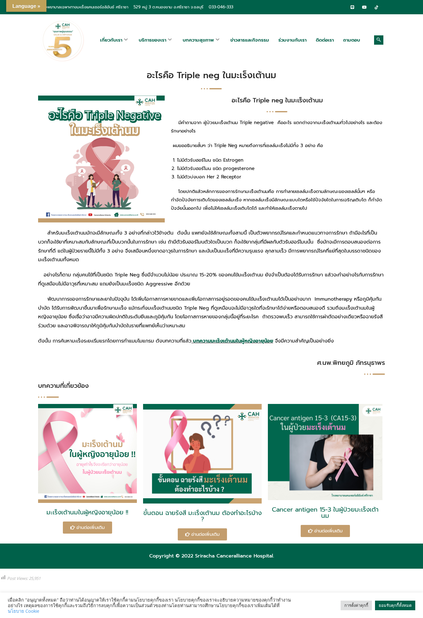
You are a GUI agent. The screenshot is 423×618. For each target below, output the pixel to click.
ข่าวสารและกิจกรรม (249, 40)
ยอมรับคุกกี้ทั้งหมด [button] (395, 605)
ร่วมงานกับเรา (292, 40)
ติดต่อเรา (325, 40)
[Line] (352, 7)
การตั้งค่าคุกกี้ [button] (356, 605)
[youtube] (364, 7)
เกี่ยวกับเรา (111, 40)
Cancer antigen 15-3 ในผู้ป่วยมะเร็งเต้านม (325, 512)
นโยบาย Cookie (23, 611)
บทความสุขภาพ (198, 40)
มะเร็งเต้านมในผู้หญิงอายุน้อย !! (87, 512)
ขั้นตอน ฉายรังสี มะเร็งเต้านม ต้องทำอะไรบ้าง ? (202, 516)
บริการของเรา (152, 40)
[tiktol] (376, 7)
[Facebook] (340, 7)
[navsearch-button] (378, 40)
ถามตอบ (351, 40)
